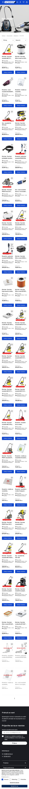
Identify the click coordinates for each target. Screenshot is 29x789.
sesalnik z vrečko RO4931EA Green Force (7, 657)
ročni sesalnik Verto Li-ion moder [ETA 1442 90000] (20, 191)
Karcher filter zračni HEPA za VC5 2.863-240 (21, 258)
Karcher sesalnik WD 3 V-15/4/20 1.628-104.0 (8, 58)
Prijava (14, 743)
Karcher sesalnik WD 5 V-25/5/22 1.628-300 (7, 357)
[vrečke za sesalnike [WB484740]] (21, 82)
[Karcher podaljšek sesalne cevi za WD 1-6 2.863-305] (8, 149)
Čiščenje (16, 35)
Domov (3, 35)
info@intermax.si (8, 754)
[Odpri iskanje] (17, 2)
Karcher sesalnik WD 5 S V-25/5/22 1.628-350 (20, 357)
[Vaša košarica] (26, 2)
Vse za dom (9, 35)
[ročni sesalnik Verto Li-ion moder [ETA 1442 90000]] (21, 182)
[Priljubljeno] (12, 45)
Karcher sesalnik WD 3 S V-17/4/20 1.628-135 (20, 391)
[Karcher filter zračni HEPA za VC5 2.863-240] (21, 249)
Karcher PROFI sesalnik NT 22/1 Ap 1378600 (7, 457)
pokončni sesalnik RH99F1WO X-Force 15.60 (20, 657)
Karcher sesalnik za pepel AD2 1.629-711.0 (20, 590)
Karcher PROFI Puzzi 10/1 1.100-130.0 (7, 524)
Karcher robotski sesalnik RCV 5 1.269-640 (7, 224)
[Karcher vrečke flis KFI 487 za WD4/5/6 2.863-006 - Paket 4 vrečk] (21, 615)
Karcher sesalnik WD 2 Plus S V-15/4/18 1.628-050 (8, 424)
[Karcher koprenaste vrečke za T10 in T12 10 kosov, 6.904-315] (8, 282)
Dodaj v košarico (8, 72)
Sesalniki (22, 35)
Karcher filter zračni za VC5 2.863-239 (20, 58)
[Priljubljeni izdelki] (23, 2)
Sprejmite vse (14, 786)
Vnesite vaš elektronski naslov (10, 729)
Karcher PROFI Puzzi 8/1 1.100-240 (7, 191)
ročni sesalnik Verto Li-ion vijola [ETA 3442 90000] (20, 684)
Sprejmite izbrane (14, 782)
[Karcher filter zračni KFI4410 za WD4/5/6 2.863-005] (8, 615)
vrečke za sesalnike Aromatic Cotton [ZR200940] (21, 457)
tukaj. (6, 739)
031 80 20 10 (7, 756)
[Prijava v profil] (20, 2)
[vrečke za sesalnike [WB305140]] (8, 482)
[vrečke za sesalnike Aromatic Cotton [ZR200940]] (21, 449)
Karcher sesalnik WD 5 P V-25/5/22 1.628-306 (7, 391)
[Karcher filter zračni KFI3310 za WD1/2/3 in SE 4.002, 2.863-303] (21, 282)
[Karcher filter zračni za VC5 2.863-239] (21, 49)
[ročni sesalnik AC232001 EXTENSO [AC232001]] (8, 82)
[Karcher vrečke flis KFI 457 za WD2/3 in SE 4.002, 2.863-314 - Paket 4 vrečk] (8, 315)
